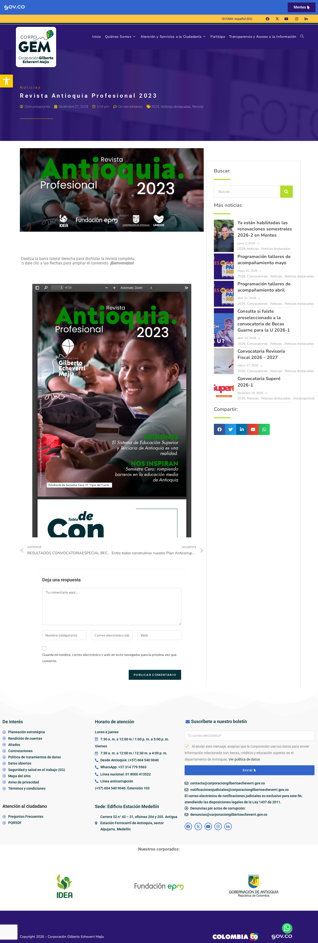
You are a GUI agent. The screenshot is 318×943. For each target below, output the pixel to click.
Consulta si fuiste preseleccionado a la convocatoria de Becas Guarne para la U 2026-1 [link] (264, 320)
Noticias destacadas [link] (176, 107)
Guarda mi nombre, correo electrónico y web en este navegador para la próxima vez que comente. (109, 657)
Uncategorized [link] (303, 398)
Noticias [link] (253, 249)
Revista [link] (197, 107)
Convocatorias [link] (257, 276)
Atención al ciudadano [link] (24, 806)
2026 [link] (241, 249)
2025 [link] (241, 398)
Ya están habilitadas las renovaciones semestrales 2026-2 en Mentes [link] (265, 229)
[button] (219, 429)
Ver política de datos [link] (244, 759)
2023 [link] (155, 107)
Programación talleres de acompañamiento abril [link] (264, 287)
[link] (6, 81)
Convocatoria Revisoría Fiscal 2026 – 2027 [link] (261, 354)
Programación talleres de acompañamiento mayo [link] (264, 260)
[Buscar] (286, 192)
